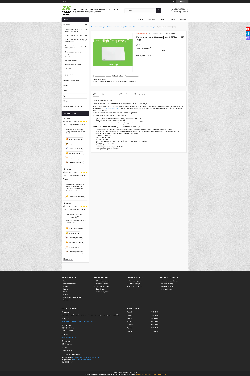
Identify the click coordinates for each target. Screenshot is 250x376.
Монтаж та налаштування (71, 80)
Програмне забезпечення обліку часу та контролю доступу (73, 54)
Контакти (183, 19)
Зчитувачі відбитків (102, 292)
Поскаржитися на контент (143, 374)
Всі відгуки (67, 259)
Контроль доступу (102, 283)
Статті (65, 91)
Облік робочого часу (102, 281)
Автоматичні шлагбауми (73, 64)
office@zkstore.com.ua (69, 337)
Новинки (162, 19)
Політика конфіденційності (158, 374)
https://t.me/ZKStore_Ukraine (82, 359)
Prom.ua (134, 372)
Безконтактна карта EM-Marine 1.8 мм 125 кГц (76, 221)
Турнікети (68, 68)
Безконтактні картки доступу (146, 27)
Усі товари (151, 19)
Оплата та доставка (69, 283)
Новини (65, 85)
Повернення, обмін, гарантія (72, 106)
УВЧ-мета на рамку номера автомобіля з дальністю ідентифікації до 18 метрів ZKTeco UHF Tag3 (75, 187)
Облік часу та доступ (135, 286)
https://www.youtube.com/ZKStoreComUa (85, 357)
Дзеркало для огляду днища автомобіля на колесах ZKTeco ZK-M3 (75, 131)
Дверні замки (100, 289)
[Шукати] (158, 10)
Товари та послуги (99, 27)
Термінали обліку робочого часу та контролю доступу (73, 30)
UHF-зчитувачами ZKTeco (111, 108)
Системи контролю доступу (73, 35)
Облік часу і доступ (167, 286)
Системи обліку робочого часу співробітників (74, 40)
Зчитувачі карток (166, 289)
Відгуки (65, 101)
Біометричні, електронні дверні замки (72, 74)
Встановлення (68, 300)
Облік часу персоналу (136, 281)
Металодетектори (71, 60)
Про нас (172, 19)
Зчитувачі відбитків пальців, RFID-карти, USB (121, 27)
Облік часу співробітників (169, 281)
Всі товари (66, 24)
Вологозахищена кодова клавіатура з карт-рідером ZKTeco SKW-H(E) (74, 216)
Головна (140, 19)
